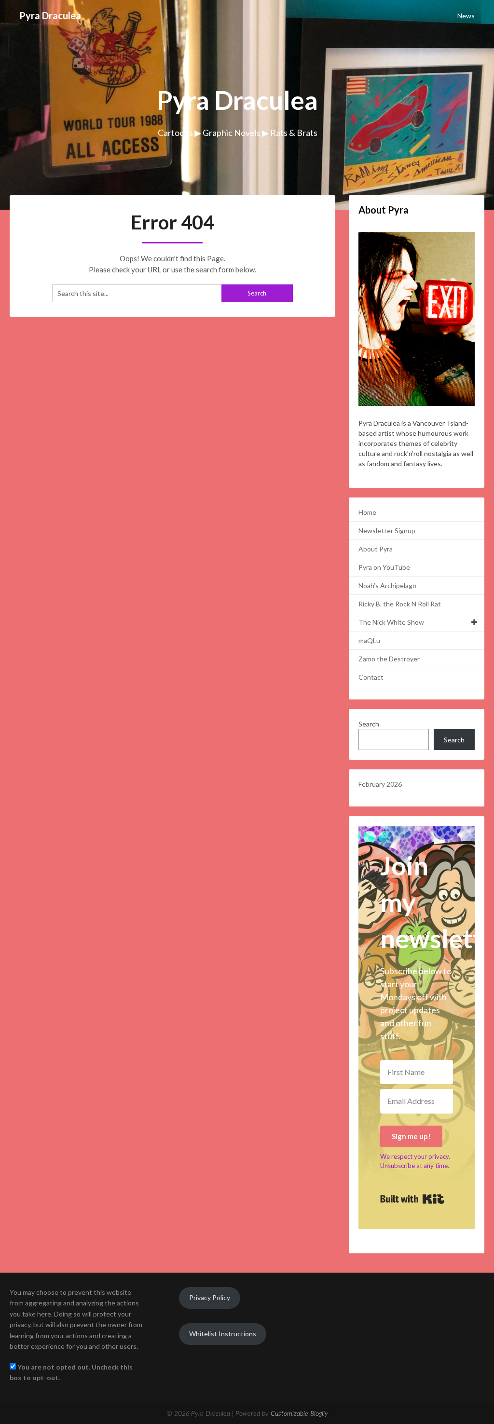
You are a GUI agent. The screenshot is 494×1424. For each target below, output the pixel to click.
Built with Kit (412, 1199)
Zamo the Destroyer (389, 659)
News (466, 16)
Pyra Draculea (50, 15)
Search (368, 724)
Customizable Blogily (299, 1414)
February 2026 (380, 784)
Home (367, 512)
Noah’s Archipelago (387, 585)
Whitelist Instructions (222, 1334)
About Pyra (375, 549)
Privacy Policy (209, 1297)
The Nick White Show (391, 622)
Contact (371, 677)
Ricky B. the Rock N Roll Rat (399, 604)
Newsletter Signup (386, 530)
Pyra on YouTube (384, 567)
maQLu (369, 640)
